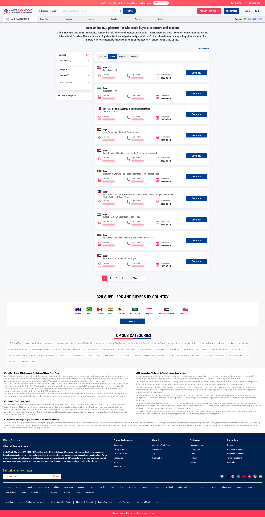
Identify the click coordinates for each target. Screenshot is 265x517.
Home (200, 48)
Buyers (91, 19)
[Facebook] (222, 476)
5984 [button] (135, 278)
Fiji (45, 492)
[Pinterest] (244, 476)
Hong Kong (68, 487)
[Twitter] (227, 476)
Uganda (81, 487)
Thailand (169, 487)
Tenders (138, 19)
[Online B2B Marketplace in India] (20, 11)
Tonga (250, 487)
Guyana (54, 492)
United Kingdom (117, 487)
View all (132, 321)
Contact (161, 19)
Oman (202, 487)
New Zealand (11, 492)
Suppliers (114, 19)
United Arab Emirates (186, 487)
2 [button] (110, 278)
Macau (239, 487)
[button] (142, 278)
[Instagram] (233, 476)
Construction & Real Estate (61, 502)
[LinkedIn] (238, 476)
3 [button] (116, 278)
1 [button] (104, 278)
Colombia (66, 492)
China (56, 487)
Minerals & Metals (143, 502)
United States (44, 487)
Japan (8, 487)
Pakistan (213, 487)
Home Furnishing (124, 502)
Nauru (23, 492)
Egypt (92, 487)
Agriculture (10, 502)
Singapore (146, 487)
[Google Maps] (255, 476)
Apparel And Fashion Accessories (32, 502)
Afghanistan (226, 487)
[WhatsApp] (260, 476)
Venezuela (90, 492)
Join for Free (231, 11)
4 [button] (122, 278)
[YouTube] (249, 476)
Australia (34, 492)
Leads (206, 48)
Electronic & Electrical (84, 502)
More (158, 502)
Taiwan (158, 487)
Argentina (132, 487)
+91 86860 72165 (254, 19)
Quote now (196, 73)
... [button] (128, 278)
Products (68, 19)
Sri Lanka (29, 487)
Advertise (44, 19)
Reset (88, 55)
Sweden (103, 487)
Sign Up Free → (161, 3)
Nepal (18, 487)
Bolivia (78, 492)
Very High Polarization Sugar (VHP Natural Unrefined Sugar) (127, 109)
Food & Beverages (105, 502)
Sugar (105, 67)
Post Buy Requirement (209, 11)
